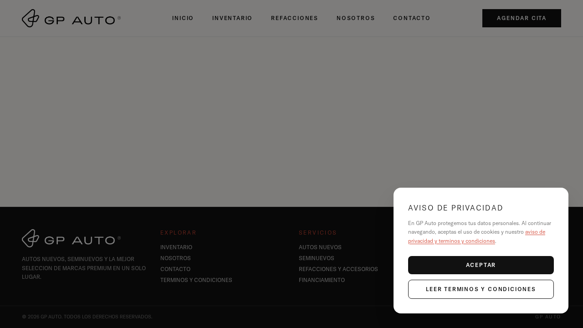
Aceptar (481, 264)
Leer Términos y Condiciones (481, 289)
